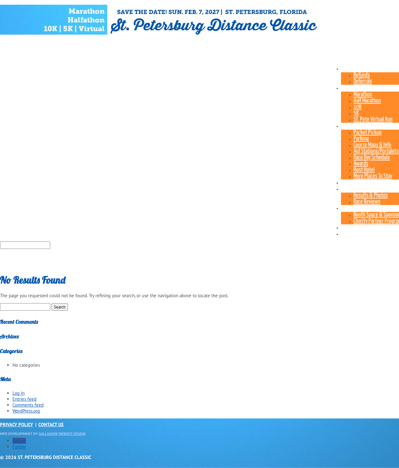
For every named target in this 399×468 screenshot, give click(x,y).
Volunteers (352, 182)
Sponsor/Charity (357, 208)
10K (357, 107)
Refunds (361, 75)
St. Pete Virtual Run (372, 119)
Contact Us (51, 424)
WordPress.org (26, 411)
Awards (360, 164)
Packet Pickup (367, 133)
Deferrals (362, 81)
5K (356, 113)
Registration (353, 68)
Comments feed (28, 405)
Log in (18, 393)
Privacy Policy (16, 424)
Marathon (362, 95)
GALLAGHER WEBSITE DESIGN (62, 433)
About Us (350, 233)
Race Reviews (366, 202)
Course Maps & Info (372, 145)
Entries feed (24, 399)
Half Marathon (367, 101)
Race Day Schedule (371, 157)
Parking (361, 139)
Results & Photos (370, 195)
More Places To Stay (372, 176)
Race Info (350, 126)
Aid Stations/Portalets (376, 151)
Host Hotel (364, 170)
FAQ (345, 227)
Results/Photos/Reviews (366, 189)
